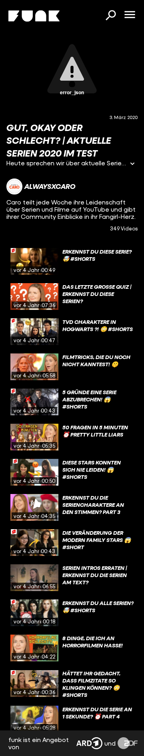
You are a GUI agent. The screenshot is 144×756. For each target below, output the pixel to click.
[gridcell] (72, 261)
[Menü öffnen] (130, 15)
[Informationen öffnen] (132, 164)
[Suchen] (110, 16)
